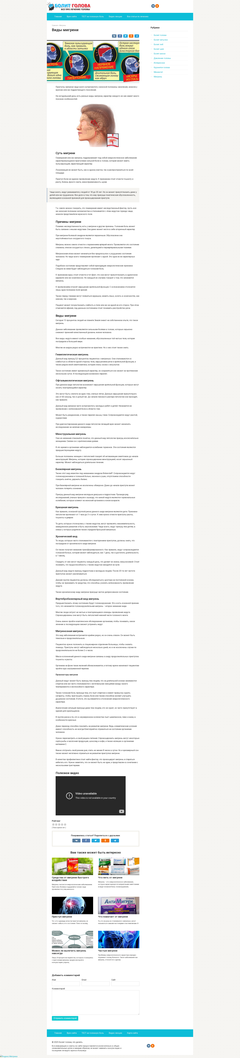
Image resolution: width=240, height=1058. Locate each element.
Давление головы (162, 58)
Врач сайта (72, 16)
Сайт (113, 980)
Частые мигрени (107, 950)
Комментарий (58, 988)
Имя (54, 980)
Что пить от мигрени (110, 877)
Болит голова (160, 35)
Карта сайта (132, 1033)
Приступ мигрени (62, 916)
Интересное (159, 63)
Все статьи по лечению (137, 16)
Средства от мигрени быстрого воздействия (70, 879)
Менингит (158, 72)
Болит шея (159, 49)
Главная (58, 16)
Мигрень (158, 77)
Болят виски (159, 53)
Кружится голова (162, 67)
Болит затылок (161, 40)
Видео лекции (115, 16)
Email (84, 980)
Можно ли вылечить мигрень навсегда (69, 952)
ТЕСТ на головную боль (93, 16)
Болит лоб (158, 44)
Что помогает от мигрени (113, 916)
